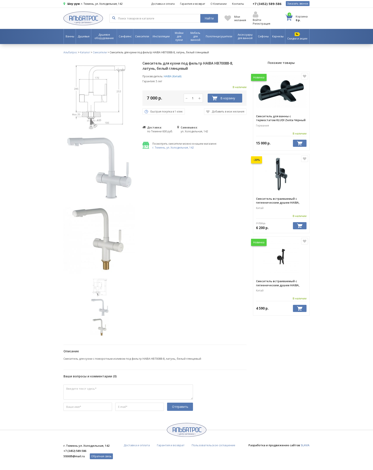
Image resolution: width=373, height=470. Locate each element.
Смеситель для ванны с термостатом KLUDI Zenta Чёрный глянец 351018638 (281, 118)
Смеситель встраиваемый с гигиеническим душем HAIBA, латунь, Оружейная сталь (278, 200)
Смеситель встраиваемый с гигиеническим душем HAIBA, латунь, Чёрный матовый (278, 283)
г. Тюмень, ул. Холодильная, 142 (173, 147)
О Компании (218, 4)
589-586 (267, 4)
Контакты (238, 4)
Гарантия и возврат (192, 4)
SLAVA (305, 445)
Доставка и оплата (163, 4)
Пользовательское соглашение (213, 445)
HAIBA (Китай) (172, 76)
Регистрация (261, 23)
